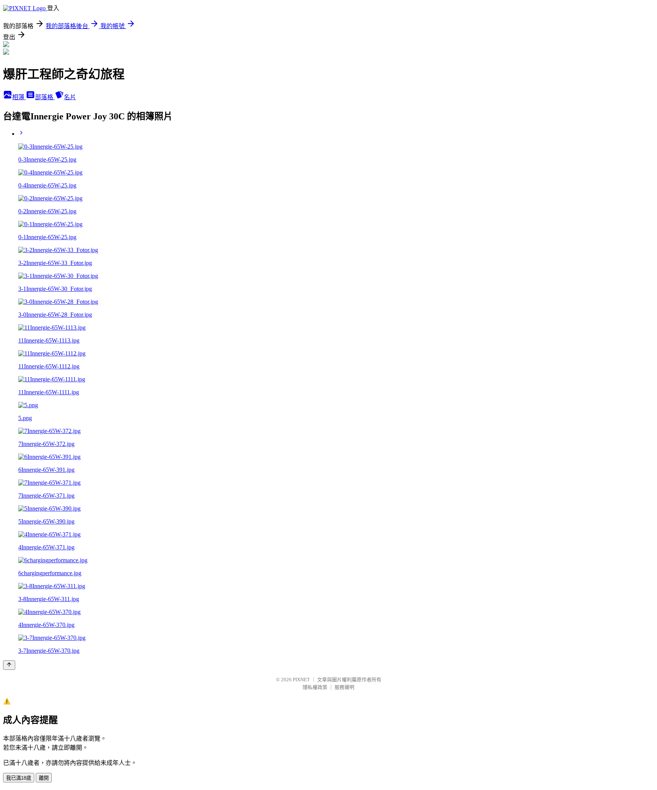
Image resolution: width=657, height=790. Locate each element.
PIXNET (301, 679)
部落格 (45, 97)
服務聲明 (344, 687)
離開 (44, 778)
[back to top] (9, 665)
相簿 (19, 97)
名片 (70, 97)
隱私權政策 (315, 687)
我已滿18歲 (18, 778)
